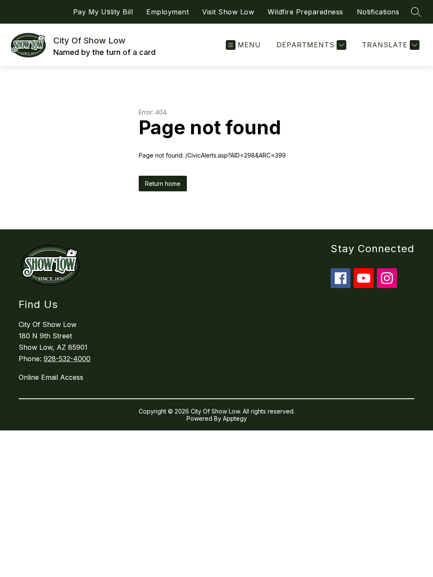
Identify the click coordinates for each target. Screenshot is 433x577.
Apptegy (235, 418)
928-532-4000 (67, 358)
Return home (163, 183)
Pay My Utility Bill (103, 12)
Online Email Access (51, 377)
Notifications (378, 12)
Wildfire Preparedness (305, 12)
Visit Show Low (228, 12)
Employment (167, 12)
